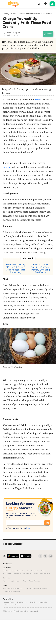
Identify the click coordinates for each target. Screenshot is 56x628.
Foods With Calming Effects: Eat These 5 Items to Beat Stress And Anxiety (15, 268)
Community (34, 571)
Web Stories (7, 571)
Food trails (25, 574)
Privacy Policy (7, 588)
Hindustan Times (8, 602)
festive (37, 99)
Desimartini (43, 602)
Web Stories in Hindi (21, 571)
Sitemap (44, 588)
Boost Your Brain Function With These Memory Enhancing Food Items (40, 268)
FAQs (24, 581)
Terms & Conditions (32, 588)
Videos (16, 574)
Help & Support (15, 581)
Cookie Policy (19, 588)
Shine (7, 605)
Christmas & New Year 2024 (41, 574)
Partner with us (34, 581)
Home (5, 14)
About (5, 581)
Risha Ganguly (13, 33)
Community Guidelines (12, 591)
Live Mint (33, 602)
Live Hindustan (22, 602)
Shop (43, 571)
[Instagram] (50, 556)
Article (13, 14)
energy (6, 167)
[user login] (52, 3)
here (28, 528)
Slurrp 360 (8, 574)
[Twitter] (45, 556)
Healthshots (16, 605)
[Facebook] (40, 556)
